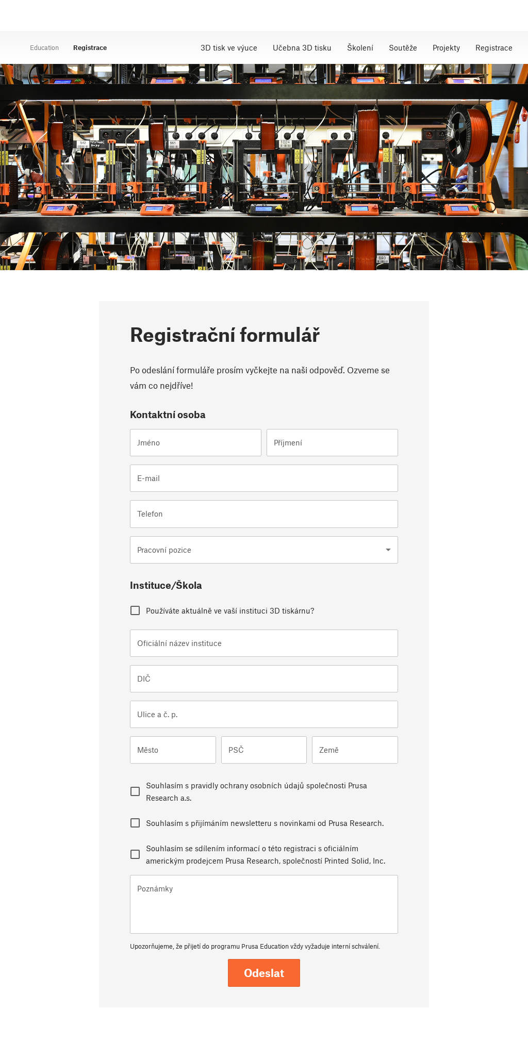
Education (44, 47)
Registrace (494, 47)
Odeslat (264, 972)
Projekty (446, 47)
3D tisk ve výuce (229, 47)
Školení (360, 47)
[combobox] (264, 550)
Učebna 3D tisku (302, 47)
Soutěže (403, 47)
